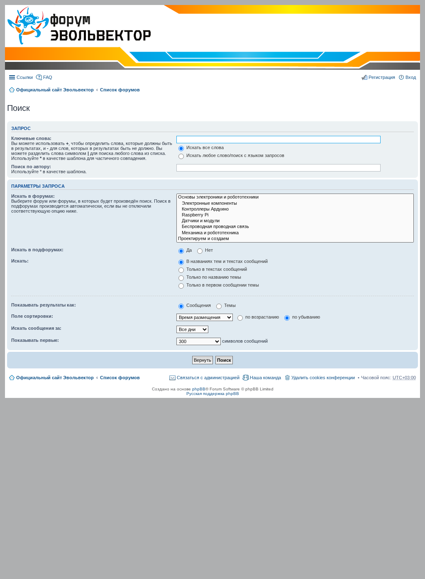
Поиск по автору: (31, 166)
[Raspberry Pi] (295, 215)
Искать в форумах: (33, 196)
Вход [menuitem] (410, 77)
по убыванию (305, 316)
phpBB (198, 389)
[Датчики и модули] (295, 221)
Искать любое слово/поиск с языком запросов (234, 155)
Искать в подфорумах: (37, 249)
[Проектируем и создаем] (295, 239)
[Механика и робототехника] (295, 233)
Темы (229, 305)
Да (188, 250)
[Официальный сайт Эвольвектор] (78, 26)
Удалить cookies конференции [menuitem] (323, 377)
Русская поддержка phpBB (212, 393)
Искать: (20, 260)
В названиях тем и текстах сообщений (226, 261)
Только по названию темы (213, 277)
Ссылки (25, 77)
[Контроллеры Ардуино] (295, 209)
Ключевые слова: (31, 138)
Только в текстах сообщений (216, 269)
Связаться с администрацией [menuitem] (208, 377)
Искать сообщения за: (36, 328)
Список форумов (120, 89)
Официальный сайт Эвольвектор (55, 89)
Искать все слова (204, 147)
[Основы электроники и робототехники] (295, 197)
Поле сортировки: (32, 316)
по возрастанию (261, 316)
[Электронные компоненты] (295, 203)
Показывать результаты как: (43, 304)
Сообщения (198, 305)
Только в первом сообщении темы (222, 284)
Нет (208, 250)
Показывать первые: (35, 340)
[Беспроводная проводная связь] (295, 227)
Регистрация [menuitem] (382, 77)
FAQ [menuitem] (47, 77)
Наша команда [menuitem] (265, 377)
